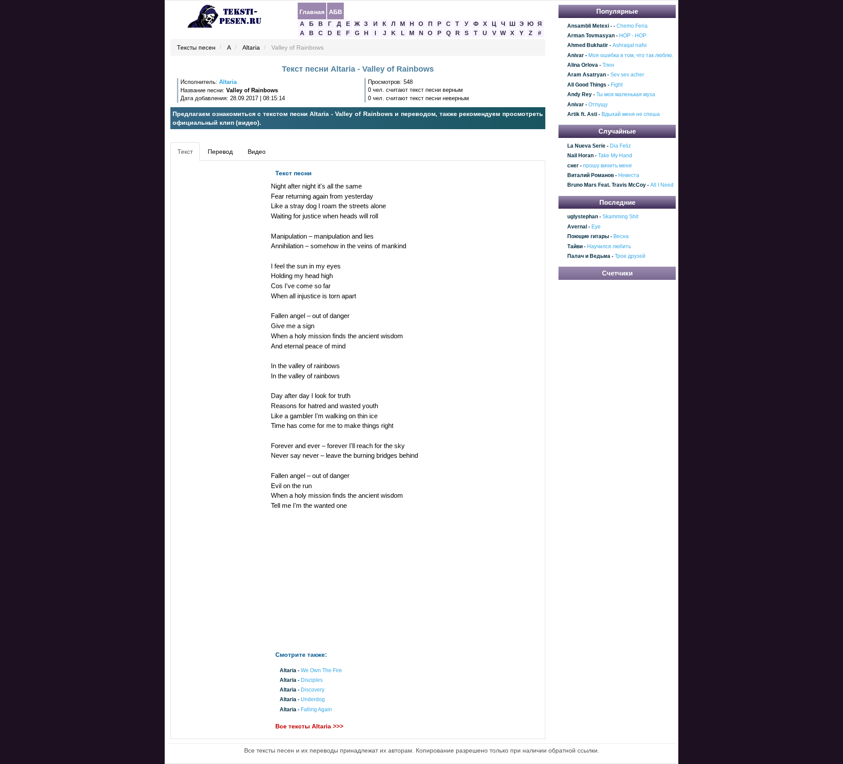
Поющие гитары (588, 236)
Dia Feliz (620, 146)
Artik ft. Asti (582, 114)
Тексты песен (196, 47)
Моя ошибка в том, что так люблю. (630, 55)
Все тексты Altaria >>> (309, 726)
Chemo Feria (632, 26)
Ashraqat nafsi (629, 46)
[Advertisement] (212, 297)
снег (573, 166)
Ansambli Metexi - (589, 26)
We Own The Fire (321, 670)
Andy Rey (579, 94)
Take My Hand (615, 156)
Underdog (313, 700)
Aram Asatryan (586, 75)
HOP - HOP (632, 36)
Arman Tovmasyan (591, 36)
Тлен (608, 65)
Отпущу (598, 104)
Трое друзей (630, 256)
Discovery (312, 690)
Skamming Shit (620, 217)
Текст (185, 151)
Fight (617, 85)
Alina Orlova (582, 65)
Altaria (251, 47)
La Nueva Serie (586, 146)
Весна (621, 236)
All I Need (662, 185)
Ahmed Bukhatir (587, 46)
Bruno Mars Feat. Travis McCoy (606, 185)
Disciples (312, 680)
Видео (257, 151)
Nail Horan (580, 156)
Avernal (577, 227)
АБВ (335, 11)
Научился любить (609, 246)
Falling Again (316, 709)
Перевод (220, 151)
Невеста (628, 175)
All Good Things (586, 85)
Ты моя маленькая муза (625, 94)
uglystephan (582, 217)
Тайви (575, 246)
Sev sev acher (627, 75)
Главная (311, 11)
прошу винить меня (607, 166)
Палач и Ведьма (588, 256)
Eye (596, 227)
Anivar (575, 55)
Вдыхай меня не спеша (631, 114)
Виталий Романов (590, 175)
